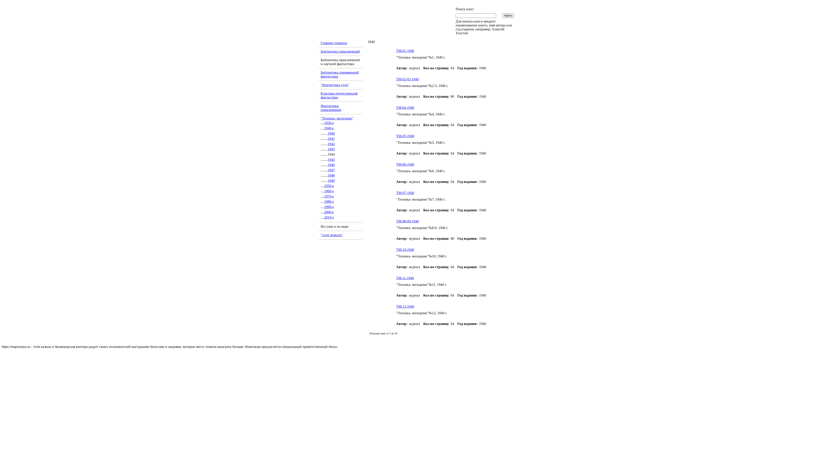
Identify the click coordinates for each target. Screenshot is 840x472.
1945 (331, 159)
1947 (331, 170)
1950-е (329, 186)
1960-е (329, 191)
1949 (331, 180)
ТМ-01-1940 (405, 51)
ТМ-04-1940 (405, 107)
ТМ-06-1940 (405, 164)
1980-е (329, 201)
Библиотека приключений (340, 51)
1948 (331, 175)
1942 (331, 144)
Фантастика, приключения (331, 108)
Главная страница (334, 43)
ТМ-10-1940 (405, 250)
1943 (331, 149)
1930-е (329, 123)
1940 (331, 133)
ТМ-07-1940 (405, 193)
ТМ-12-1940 (405, 306)
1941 (331, 139)
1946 (331, 165)
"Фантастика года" (335, 85)
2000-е (329, 212)
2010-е (329, 217)
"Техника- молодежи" (337, 118)
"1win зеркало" (332, 235)
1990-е (329, 207)
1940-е (329, 128)
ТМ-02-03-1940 (407, 79)
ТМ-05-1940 (405, 136)
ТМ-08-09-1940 (407, 221)
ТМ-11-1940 (405, 278)
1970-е (329, 196)
